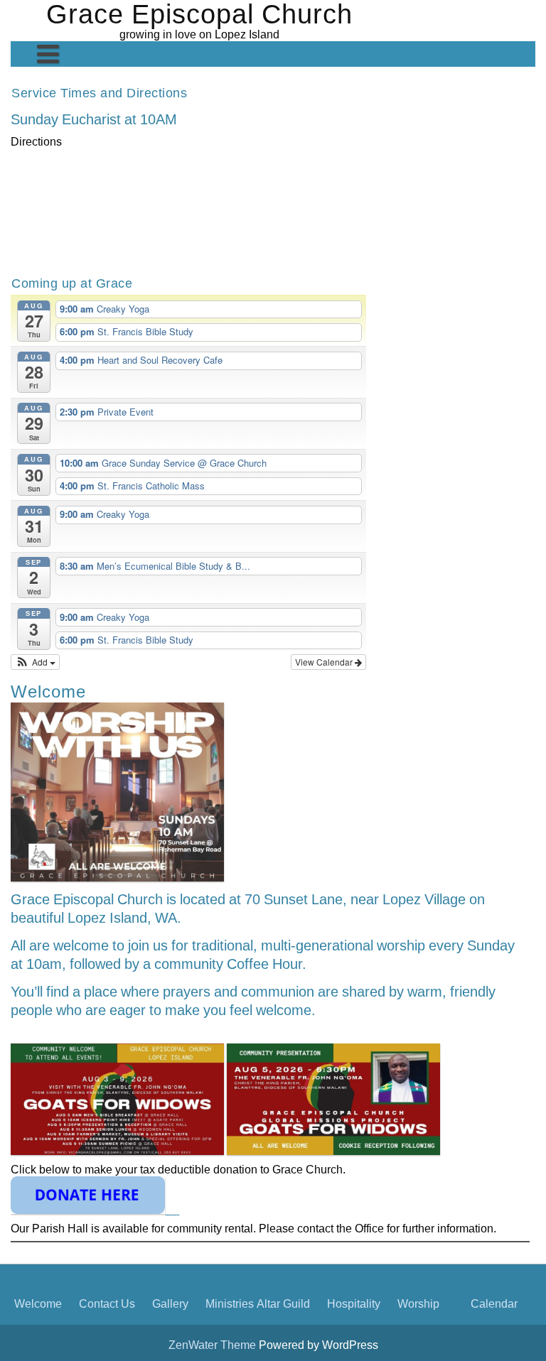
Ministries (229, 1303)
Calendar (494, 1303)
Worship (418, 1303)
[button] (35, 662)
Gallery (170, 1303)
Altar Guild (283, 1303)
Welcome (38, 1303)
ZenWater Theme (213, 1345)
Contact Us (107, 1303)
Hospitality (353, 1303)
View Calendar (325, 662)
